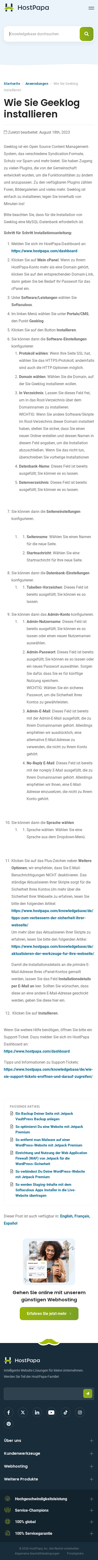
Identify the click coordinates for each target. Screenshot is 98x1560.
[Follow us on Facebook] (8, 1412)
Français (81, 1216)
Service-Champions (32, 1510)
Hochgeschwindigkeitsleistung (41, 1499)
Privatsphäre (75, 1553)
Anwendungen (37, 84)
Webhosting (16, 1466)
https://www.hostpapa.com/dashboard (44, 251)
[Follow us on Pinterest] (8, 1424)
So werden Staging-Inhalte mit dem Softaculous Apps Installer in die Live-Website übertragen (45, 1190)
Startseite (12, 84)
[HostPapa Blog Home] (26, 7)
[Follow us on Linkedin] (37, 1412)
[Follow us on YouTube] (51, 1412)
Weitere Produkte (21, 1479)
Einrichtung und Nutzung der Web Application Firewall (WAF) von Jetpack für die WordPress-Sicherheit (51, 1158)
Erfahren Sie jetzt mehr (47, 1313)
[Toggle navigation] (91, 7)
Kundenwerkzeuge (22, 1453)
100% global (25, 1522)
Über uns (12, 1440)
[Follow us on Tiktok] (65, 1412)
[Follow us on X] (23, 1412)
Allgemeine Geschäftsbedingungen (37, 1553)
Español (10, 1223)
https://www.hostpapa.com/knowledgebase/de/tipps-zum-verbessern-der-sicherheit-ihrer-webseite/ (52, 918)
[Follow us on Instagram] (80, 1412)
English (66, 1216)
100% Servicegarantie (33, 1533)
